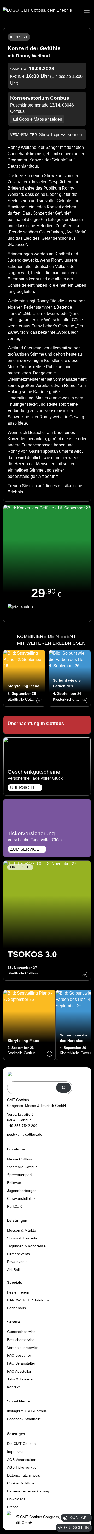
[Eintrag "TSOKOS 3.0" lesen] (47, 920)
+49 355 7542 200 (22, 1126)
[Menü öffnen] (86, 10)
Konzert (19, 37)
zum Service (24, 849)
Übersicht (22, 787)
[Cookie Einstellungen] (10, 1519)
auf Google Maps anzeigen (37, 119)
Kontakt (79, 1517)
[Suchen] (63, 1088)
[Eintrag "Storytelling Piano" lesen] (24, 678)
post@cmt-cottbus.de (24, 1134)
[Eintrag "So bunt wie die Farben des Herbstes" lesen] (70, 678)
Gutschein (76, 1527)
